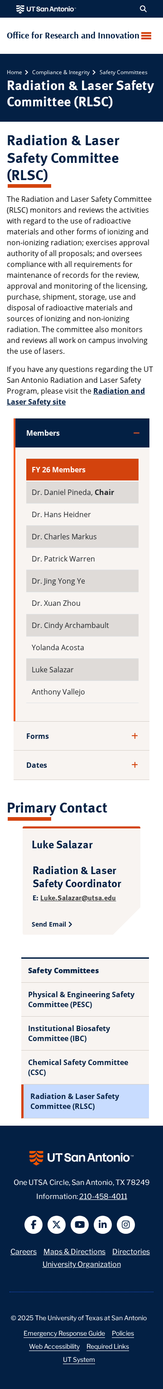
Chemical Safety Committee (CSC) (78, 1067)
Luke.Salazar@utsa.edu (78, 897)
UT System (79, 1359)
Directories (131, 1251)
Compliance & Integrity (60, 72)
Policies (123, 1332)
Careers (23, 1251)
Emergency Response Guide (64, 1332)
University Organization (82, 1263)
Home (14, 72)
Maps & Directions (74, 1251)
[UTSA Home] (46, 9)
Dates (36, 765)
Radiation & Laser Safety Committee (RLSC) (74, 1101)
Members (43, 433)
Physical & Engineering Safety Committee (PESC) (81, 999)
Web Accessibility (54, 1346)
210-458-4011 (103, 1195)
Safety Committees (123, 72)
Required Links (107, 1346)
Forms (37, 736)
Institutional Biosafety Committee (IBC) (69, 1033)
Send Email (49, 924)
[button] (143, 9)
